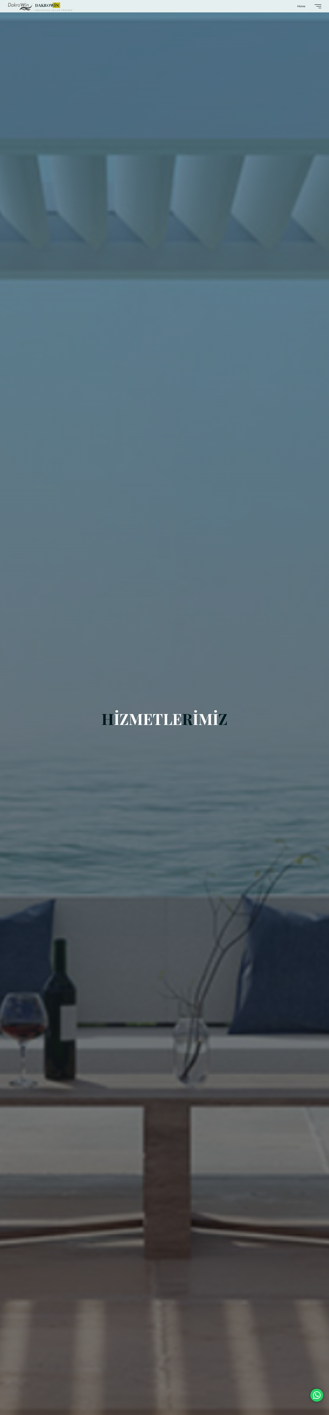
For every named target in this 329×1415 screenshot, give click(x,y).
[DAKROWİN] (20, 6)
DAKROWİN (47, 5)
